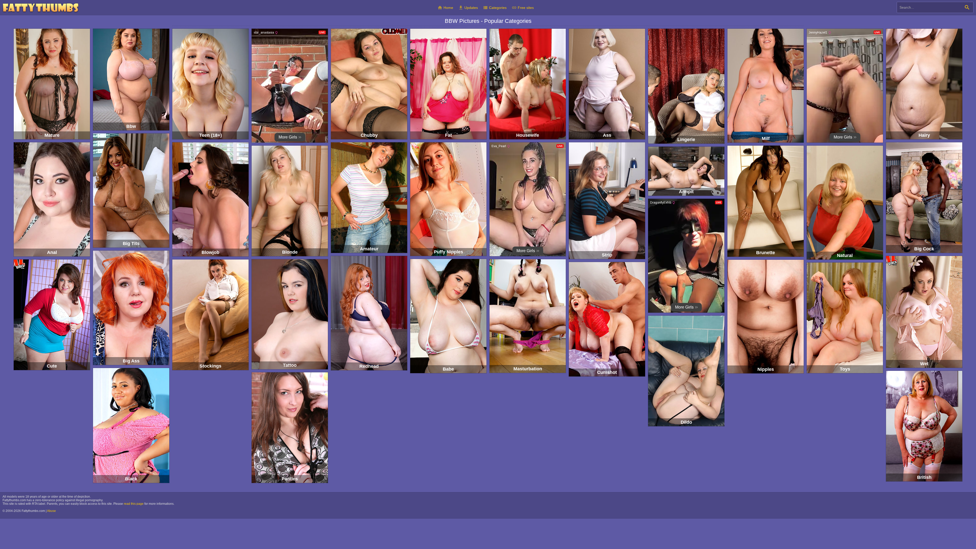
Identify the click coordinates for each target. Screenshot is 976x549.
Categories (495, 7)
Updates (468, 7)
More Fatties (41, 7)
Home (445, 7)
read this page (134, 504)
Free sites (523, 7)
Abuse (51, 511)
